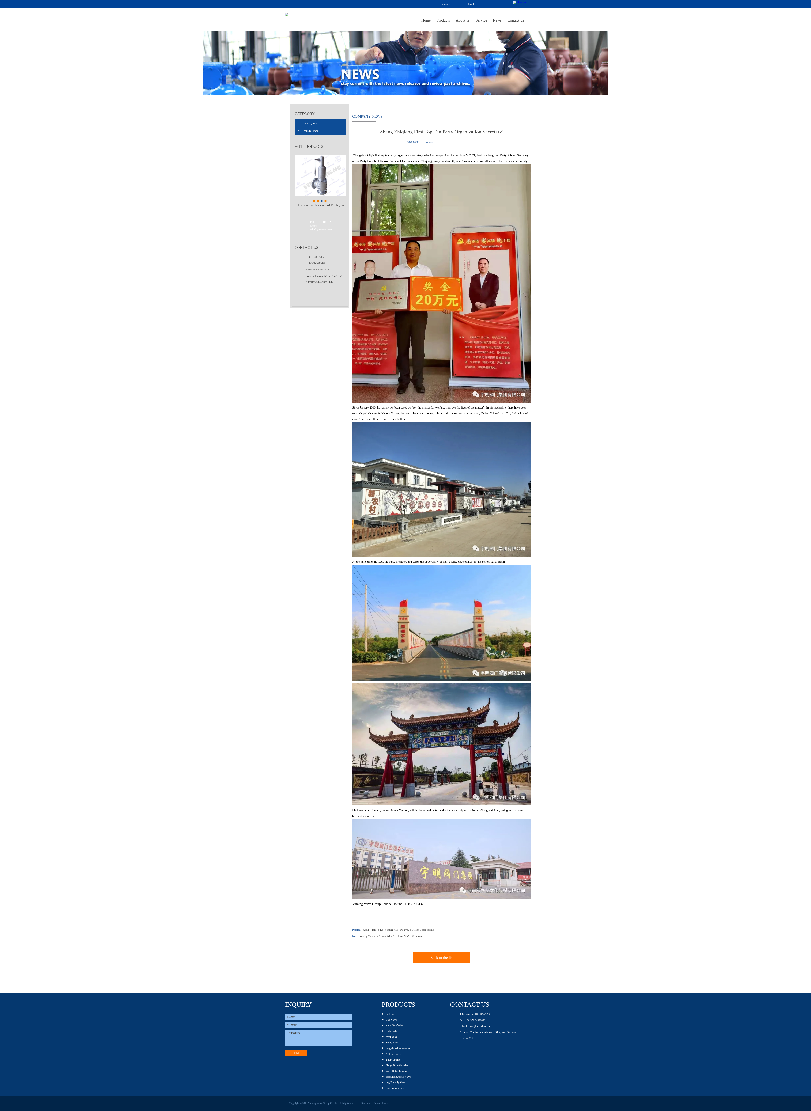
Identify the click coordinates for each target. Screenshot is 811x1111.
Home (426, 20)
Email (471, 4)
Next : (355, 936)
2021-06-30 (413, 142)
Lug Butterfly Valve (396, 1082)
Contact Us (516, 20)
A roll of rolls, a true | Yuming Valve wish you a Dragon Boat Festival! (398, 929)
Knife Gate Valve (394, 1025)
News (497, 20)
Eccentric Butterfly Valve (398, 1076)
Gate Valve (391, 1019)
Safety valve (392, 1042)
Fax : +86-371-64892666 (472, 1020)
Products (443, 20)
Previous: (357, 929)
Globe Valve (392, 1031)
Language (445, 4)
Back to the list (441, 957)
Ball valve (391, 1014)
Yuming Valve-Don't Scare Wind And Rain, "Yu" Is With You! (391, 936)
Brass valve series (395, 1088)
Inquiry (298, 1004)
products (398, 1004)
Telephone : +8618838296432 (475, 1014)
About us (463, 20)
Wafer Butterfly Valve (396, 1071)
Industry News (308, 130)
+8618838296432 (315, 256)
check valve (391, 1036)
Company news (308, 123)
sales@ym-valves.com (317, 269)
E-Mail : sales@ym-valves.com (475, 1026)
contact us (469, 1004)
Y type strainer (393, 1059)
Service (481, 20)
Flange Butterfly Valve (397, 1065)
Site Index (366, 1103)
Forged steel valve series (398, 1048)
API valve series (394, 1054)
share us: (429, 142)
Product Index (381, 1103)
